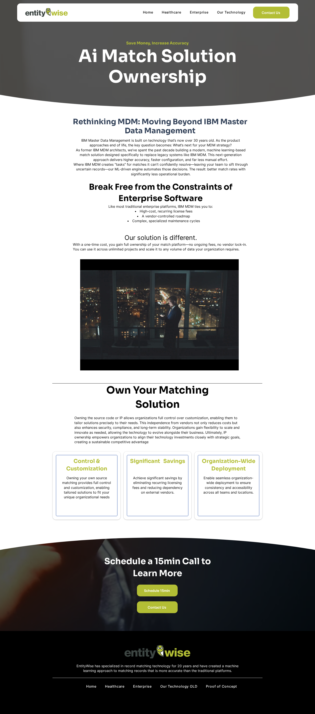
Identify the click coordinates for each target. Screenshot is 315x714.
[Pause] (85, 364)
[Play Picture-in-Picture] (225, 364)
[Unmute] (93, 364)
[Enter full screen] (233, 364)
